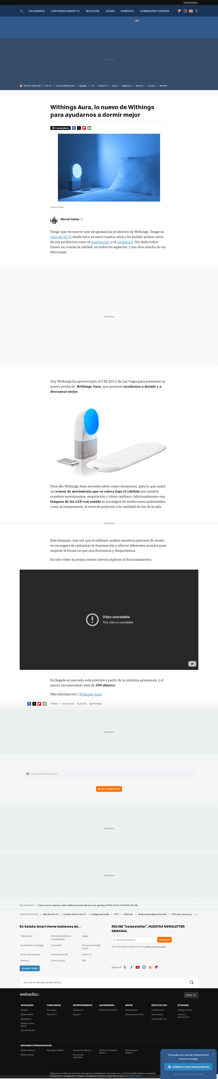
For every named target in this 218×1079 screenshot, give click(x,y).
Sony (114, 85)
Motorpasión (131, 1009)
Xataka (24, 1009)
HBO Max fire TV (51, 914)
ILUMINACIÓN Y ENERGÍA (154, 11)
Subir (189, 995)
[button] (71, 219)
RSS (150, 966)
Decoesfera (157, 1014)
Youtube (191, 11)
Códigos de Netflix (100, 914)
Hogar (85, 935)
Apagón (83, 85)
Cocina (151, 85)
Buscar (192, 982)
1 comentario (62, 127)
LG (92, 85)
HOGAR (110, 11)
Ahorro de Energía (30, 954)
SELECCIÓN (92, 11)
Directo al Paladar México (108, 1051)
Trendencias (157, 1009)
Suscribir (164, 939)
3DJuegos (51, 1009)
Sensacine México (82, 1050)
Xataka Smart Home (27, 1024)
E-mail (89, 128)
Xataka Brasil (27, 1054)
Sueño (83, 703)
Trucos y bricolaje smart (91, 947)
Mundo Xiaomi (28, 1030)
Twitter (196, 11)
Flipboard (180, 11)
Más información (132, 1075)
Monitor (163, 85)
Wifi (84, 960)
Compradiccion (159, 1018)
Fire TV (48, 85)
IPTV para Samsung (181, 914)
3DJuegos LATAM (55, 1050)
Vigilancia (126, 85)
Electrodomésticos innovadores (61, 937)
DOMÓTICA (127, 11)
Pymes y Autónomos (183, 1015)
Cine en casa (58, 960)
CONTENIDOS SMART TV (65, 11)
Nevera (139, 85)
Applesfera (26, 1018)
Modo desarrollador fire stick (152, 914)
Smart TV (103, 85)
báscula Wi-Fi (61, 236)
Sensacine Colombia (78, 1056)
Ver (110, 788)
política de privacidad (155, 946)
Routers (25, 960)
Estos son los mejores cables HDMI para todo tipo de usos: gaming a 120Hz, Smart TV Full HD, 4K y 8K (88, 905)
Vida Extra (52, 1014)
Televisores (27, 935)
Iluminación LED (59, 954)
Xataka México (28, 1050)
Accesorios (68, 703)
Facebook (74, 128)
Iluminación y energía (32, 945)
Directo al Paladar (108, 1009)
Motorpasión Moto (134, 1014)
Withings (97, 703)
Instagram (185, 11)
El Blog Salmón (185, 1009)
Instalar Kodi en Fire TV (75, 914)
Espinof (76, 1014)
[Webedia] (190, 2)
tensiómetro (100, 242)
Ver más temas (29, 968)
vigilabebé (125, 242)
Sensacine (78, 1009)
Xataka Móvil (27, 1014)
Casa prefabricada (65, 85)
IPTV (116, 914)
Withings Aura (90, 694)
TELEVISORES (37, 11)
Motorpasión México (131, 1051)
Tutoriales (56, 945)
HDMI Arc (129, 914)
